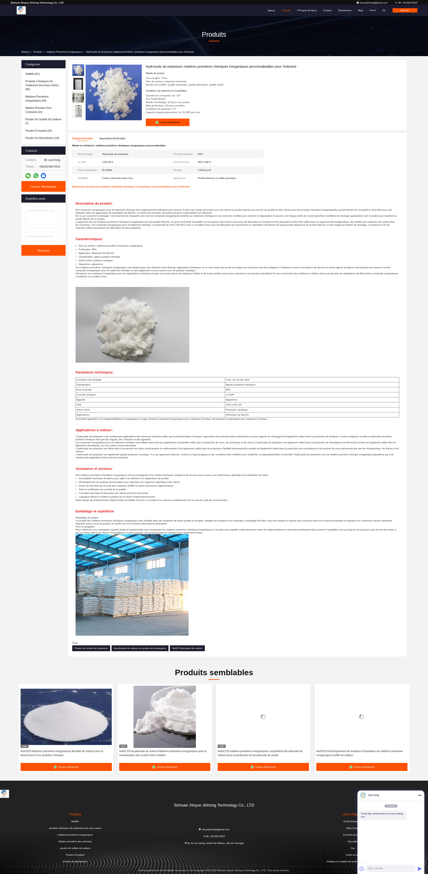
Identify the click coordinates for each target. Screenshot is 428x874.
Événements (344, 10)
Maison (25, 51)
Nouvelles (353, 841)
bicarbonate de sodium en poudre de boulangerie (140, 648)
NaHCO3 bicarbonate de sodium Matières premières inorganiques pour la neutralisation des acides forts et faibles (64, 753)
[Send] (419, 868)
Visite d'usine (353, 828)
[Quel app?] (35, 176)
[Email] (43, 176)
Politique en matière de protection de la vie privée (353, 861)
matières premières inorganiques (63, 51)
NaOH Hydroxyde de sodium (187, 648)
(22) (38, 130)
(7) (43, 121)
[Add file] (361, 868)
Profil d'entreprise (353, 821)
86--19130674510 (407, 2)
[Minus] (420, 795)
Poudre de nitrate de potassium (91, 648)
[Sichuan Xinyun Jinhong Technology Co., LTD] (21, 10)
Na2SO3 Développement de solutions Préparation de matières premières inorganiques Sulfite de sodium (261, 753)
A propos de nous (307, 10)
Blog (360, 10)
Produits (286, 10)
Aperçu (271, 10)
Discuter (405, 10)
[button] (25, 725)
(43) (42, 138)
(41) (32, 73)
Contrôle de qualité (353, 834)
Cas (353, 848)
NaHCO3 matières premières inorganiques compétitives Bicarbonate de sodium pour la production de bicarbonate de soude (161, 753)
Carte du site (353, 854)
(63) (36, 98)
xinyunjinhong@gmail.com (374, 2)
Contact (327, 10)
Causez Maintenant (43, 186)
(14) (38, 110)
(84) (42, 85)
